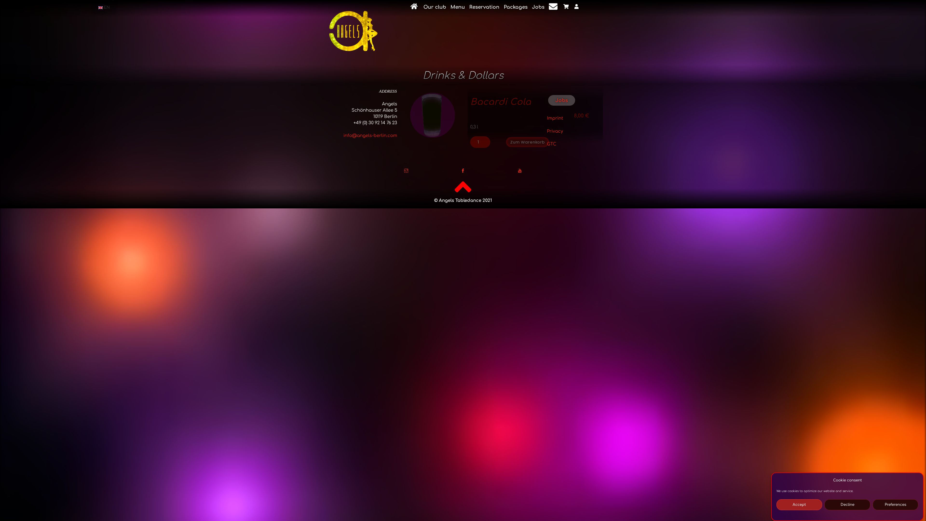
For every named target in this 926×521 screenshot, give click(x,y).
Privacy (555, 131)
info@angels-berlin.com (370, 135)
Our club (434, 7)
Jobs (538, 7)
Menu (457, 7)
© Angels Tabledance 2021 (463, 200)
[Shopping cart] (566, 7)
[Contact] (554, 7)
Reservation (484, 7)
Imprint (555, 118)
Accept (799, 505)
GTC (551, 144)
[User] (577, 7)
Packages (516, 7)
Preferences (895, 505)
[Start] (414, 7)
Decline (847, 505)
